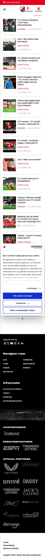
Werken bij (7, 397)
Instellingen (32, 288)
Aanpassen (21, 303)
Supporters (8, 372)
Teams (5, 364)
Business (26, 368)
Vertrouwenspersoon (12, 401)
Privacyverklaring (8, 545)
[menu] (4, 9)
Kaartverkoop (29, 364)
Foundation (27, 360)
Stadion (6, 368)
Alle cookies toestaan (22, 296)
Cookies (5, 542)
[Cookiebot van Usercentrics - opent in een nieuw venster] (31, 247)
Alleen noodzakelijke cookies (22, 310)
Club (5, 360)
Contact (6, 393)
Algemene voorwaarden (11, 548)
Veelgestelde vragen (12, 389)
